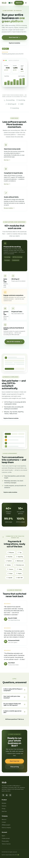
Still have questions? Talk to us (14, 719)
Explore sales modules (10, 492)
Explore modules (14, 43)
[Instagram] (10, 795)
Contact (4, 822)
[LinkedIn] (6, 795)
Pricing (3, 808)
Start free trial (14, 761)
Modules (4, 803)
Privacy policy (5, 841)
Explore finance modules (11, 418)
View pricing (14, 767)
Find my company (6, 827)
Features (4, 806)
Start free (19, 3)
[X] (3, 795)
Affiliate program (6, 825)
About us (4, 819)
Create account (6, 838)
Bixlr (4, 3)
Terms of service (6, 844)
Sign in (3, 835)
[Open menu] (25, 2)
